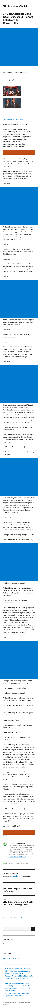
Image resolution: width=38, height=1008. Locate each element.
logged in (15, 876)
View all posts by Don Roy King (17, 856)
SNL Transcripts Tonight (15, 6)
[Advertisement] (19, 47)
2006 (26, 863)
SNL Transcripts (8, 836)
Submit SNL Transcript (11, 958)
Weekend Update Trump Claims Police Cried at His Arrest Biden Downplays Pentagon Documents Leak (18, 971)
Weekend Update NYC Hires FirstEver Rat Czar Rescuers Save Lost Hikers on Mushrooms (19, 978)
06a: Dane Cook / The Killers (13, 119)
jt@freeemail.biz (18, 918)
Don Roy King (9, 863)
